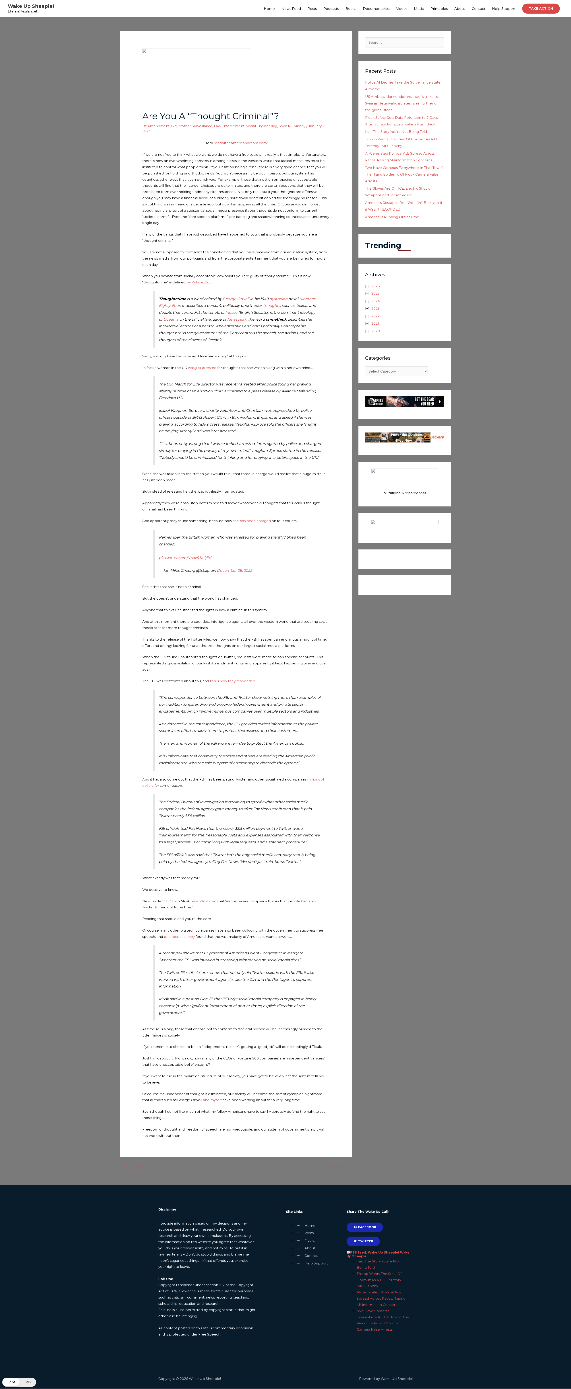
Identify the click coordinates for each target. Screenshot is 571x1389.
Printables (439, 8)
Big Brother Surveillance (191, 126)
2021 (375, 323)
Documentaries (376, 8)
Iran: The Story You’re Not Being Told (396, 131)
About (459, 8)
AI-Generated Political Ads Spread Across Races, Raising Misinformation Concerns (381, 1298)
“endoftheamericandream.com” (241, 143)
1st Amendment (156, 126)
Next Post (340, 1167)
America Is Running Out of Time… (393, 217)
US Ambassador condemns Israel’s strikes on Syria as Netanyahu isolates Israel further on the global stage (403, 103)
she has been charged (252, 521)
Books (350, 8)
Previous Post (134, 1167)
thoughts (271, 305)
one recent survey (179, 936)
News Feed (291, 8)
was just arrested (202, 368)
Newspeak (236, 319)
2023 (375, 308)
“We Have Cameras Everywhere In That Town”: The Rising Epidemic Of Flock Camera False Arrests (404, 174)
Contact (478, 8)
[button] (541, 9)
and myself (212, 1100)
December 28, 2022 (234, 570)
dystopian (278, 299)
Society (285, 126)
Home (269, 8)
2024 (375, 301)
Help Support (503, 8)
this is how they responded (232, 681)
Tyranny (298, 126)
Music (419, 8)
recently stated (203, 901)
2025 (375, 293)
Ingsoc (231, 312)
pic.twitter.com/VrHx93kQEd (185, 557)
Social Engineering (261, 126)
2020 (375, 331)
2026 (375, 286)
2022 (375, 316)
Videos (401, 8)
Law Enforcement (229, 126)
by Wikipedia (197, 282)
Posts (312, 8)
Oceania (170, 319)
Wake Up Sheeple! (31, 6)
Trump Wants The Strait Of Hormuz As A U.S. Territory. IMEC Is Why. (379, 1280)
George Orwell (236, 299)
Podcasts (331, 8)
